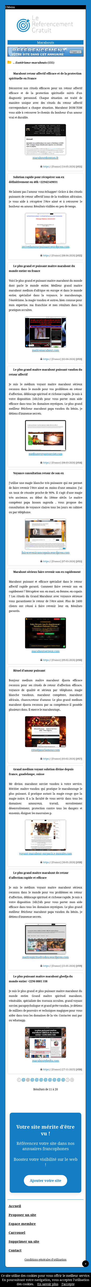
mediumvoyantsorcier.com (45, 454)
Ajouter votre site (45, 1180)
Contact (15, 1250)
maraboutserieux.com (45, 651)
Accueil (15, 1206)
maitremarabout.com (45, 350)
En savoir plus (47, 1284)
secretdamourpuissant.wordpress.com (45, 247)
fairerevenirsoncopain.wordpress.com (46, 552)
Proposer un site (22, 1214)
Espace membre (22, 1223)
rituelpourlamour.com (45, 750)
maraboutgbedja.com (45, 1061)
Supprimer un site (24, 1241)
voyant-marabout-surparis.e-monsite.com (45, 853)
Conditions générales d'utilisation (45, 1259)
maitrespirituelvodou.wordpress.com (45, 957)
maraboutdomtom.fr (46, 158)
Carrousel (17, 1232)
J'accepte (68, 1284)
